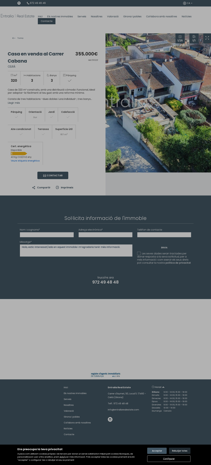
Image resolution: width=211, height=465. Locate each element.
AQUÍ (62, 456)
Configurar (169, 458)
